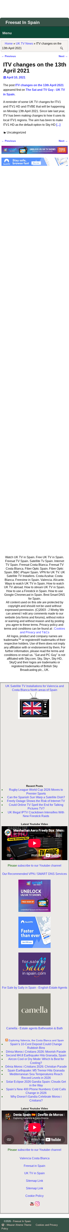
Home (9, 43)
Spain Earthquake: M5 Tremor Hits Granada (36, 1070)
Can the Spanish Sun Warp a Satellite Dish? (36, 797)
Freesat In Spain (23, 22)
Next (63, 56)
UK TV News (24, 43)
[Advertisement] (34, 8)
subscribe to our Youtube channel (39, 865)
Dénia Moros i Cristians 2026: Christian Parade (36, 1066)
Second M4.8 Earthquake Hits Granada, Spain (36, 1055)
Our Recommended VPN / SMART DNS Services (34, 873)
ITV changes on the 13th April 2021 (39, 85)
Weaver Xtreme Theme (19, 1225)
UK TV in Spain (34, 1173)
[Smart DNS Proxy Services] (34, 155)
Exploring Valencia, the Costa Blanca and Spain (36, 1040)
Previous (8, 56)
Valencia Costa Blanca (34, 1158)
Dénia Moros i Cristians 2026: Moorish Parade (36, 1051)
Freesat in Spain (34, 1165)
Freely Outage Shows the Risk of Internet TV (36, 800)
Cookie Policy (34, 1195)
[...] (58, 124)
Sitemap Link (34, 1180)
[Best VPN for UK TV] (34, 164)
